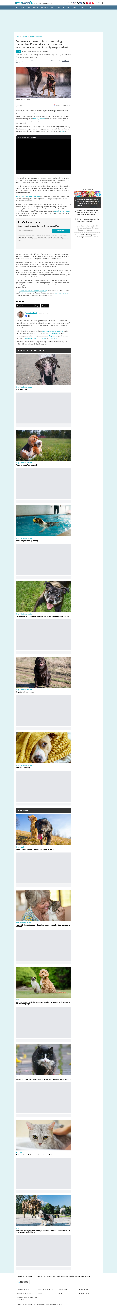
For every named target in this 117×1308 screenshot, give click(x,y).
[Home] (16, 7)
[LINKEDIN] (26, 316)
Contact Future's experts (45, 1289)
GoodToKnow (41, 338)
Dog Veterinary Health (36, 36)
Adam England (28, 51)
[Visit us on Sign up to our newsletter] (78, 3)
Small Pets (44, 7)
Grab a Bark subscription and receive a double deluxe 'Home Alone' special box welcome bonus (88, 202)
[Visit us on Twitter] (84, 3)
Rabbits (35, 7)
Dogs (22, 7)
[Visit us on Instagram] (90, 3)
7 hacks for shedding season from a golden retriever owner (87, 236)
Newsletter (68, 105)
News (18, 51)
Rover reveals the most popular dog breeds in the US (88, 220)
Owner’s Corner (77, 7)
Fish (59, 7)
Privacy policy (62, 1289)
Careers (40, 1293)
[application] (43, 154)
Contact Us (61, 1293)
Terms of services (40, 236)
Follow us (58, 105)
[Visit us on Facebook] (81, 3)
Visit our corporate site (82, 1276)
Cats (28, 7)
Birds (53, 7)
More (88, 7)
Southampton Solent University (53, 331)
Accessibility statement (24, 1293)
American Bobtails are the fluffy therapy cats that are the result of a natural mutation (88, 228)
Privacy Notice (22, 237)
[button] (99, 3)
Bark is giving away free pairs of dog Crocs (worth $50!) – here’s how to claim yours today (88, 212)
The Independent (30, 338)
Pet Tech (66, 7)
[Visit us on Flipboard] (93, 3)
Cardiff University (54, 334)
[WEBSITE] (29, 316)
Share (20, 105)
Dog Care (24, 36)
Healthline (53, 338)
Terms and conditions (23, 1289)
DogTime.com (53, 336)
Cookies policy (83, 1289)
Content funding (84, 1293)
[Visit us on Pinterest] (87, 3)
